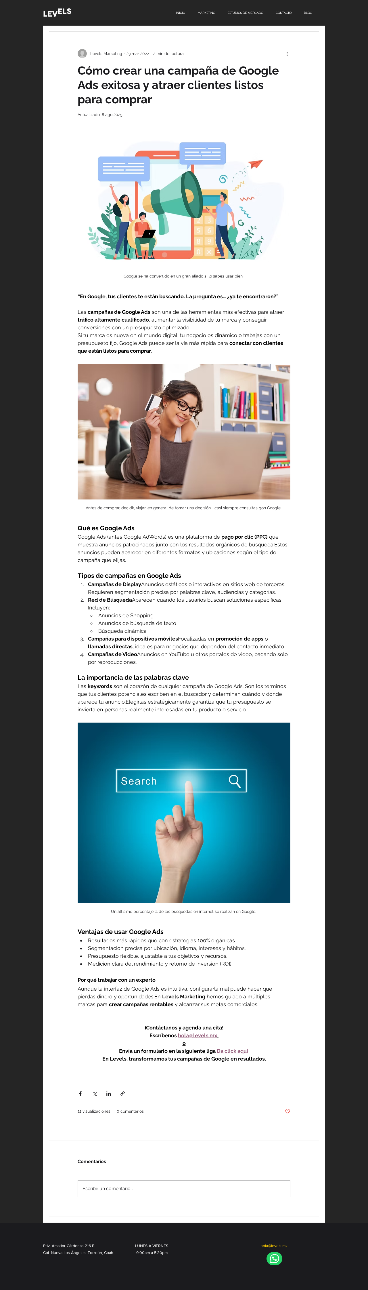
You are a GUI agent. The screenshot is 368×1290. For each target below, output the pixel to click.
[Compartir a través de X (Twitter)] (94, 1093)
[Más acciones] (286, 53)
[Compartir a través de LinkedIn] (108, 1093)
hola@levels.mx (274, 1245)
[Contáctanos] (274, 1258)
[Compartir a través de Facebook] (80, 1093)
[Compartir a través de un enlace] (122, 1093)
